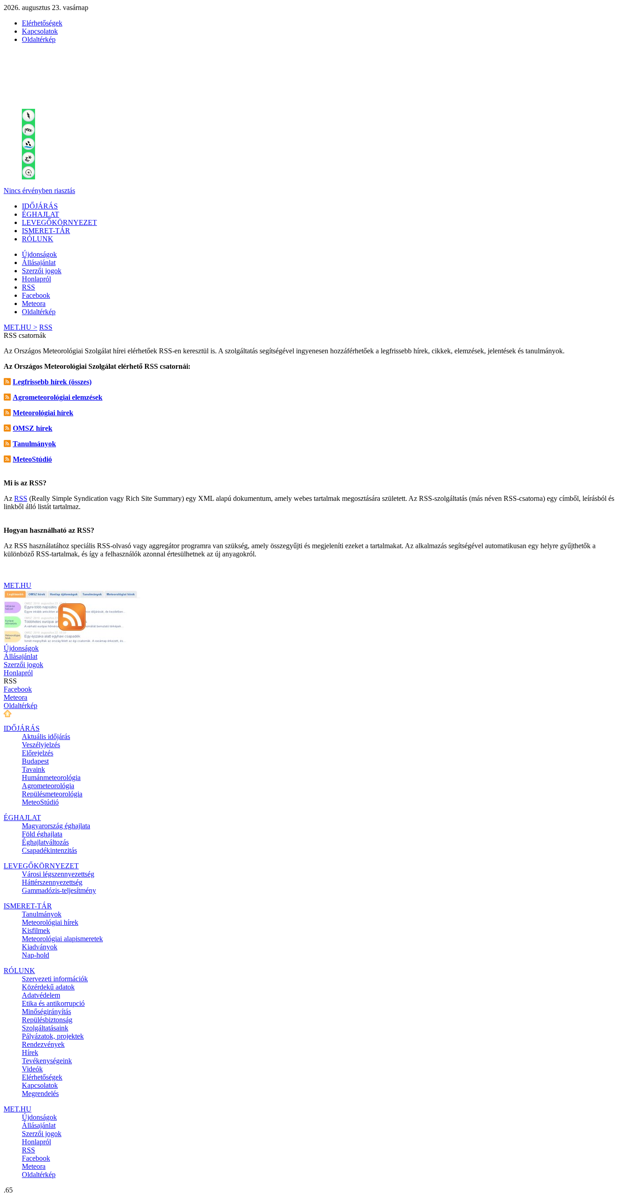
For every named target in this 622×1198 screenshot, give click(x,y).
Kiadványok (39, 947)
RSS (28, 287)
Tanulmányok (41, 914)
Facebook (36, 295)
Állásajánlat (39, 262)
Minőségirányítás (46, 1011)
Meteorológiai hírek (50, 922)
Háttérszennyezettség (52, 882)
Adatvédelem (41, 995)
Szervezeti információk (55, 979)
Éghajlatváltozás (45, 842)
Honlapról (36, 279)
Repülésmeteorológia (52, 794)
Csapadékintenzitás (49, 850)
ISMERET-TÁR (46, 231)
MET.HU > (20, 327)
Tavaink (33, 769)
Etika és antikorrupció (53, 1003)
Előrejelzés (37, 753)
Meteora (34, 303)
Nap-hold (35, 955)
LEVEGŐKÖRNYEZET (59, 222)
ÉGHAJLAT (40, 214)
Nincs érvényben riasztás (39, 190)
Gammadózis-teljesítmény (59, 890)
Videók (32, 1069)
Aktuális (46, 736)
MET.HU (17, 585)
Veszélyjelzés (41, 745)
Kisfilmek (36, 930)
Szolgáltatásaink (45, 1028)
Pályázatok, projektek (53, 1036)
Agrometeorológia (48, 786)
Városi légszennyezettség (58, 874)
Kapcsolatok (40, 31)
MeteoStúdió (40, 802)
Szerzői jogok (41, 271)
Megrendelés (40, 1093)
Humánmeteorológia (51, 777)
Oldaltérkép (39, 39)
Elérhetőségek (42, 23)
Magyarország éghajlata (56, 826)
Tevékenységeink (47, 1061)
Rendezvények (43, 1044)
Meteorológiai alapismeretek (62, 939)
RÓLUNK (37, 239)
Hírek (30, 1052)
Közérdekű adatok (48, 987)
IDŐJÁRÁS (40, 206)
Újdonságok (39, 254)
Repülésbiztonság (47, 1020)
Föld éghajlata (42, 834)
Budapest (35, 761)
